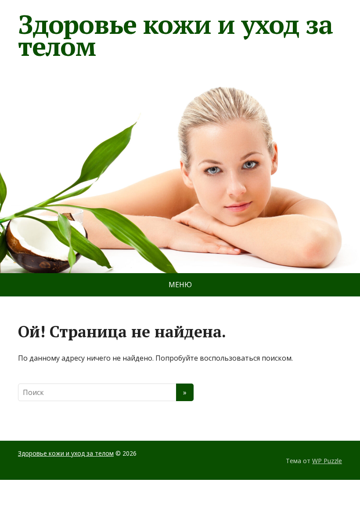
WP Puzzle (327, 461)
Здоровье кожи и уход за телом (175, 35)
